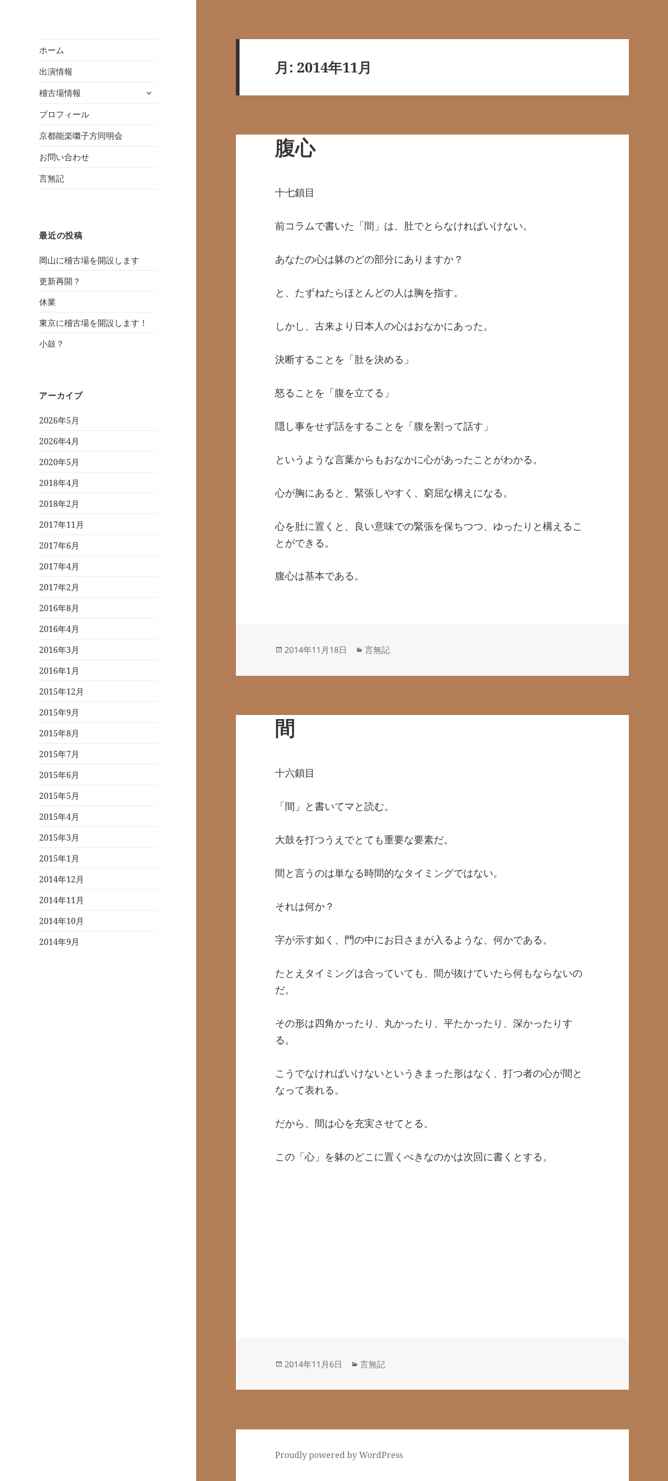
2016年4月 (59, 629)
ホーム (51, 50)
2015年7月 (59, 754)
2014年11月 (61, 900)
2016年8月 (59, 608)
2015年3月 (59, 837)
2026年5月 (59, 420)
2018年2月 (59, 503)
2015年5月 (59, 796)
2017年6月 (59, 545)
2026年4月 (59, 441)
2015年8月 (59, 733)
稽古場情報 (60, 93)
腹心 (295, 147)
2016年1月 (59, 670)
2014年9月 (59, 942)
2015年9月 (59, 712)
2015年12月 (61, 691)
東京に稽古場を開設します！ (93, 323)
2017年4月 (59, 566)
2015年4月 (59, 816)
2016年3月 (59, 649)
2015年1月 (59, 858)
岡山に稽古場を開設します (89, 260)
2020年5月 (59, 462)
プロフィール (64, 114)
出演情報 (56, 71)
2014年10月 (61, 921)
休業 (47, 302)
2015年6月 (59, 775)
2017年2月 (59, 587)
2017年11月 (61, 524)
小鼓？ (51, 343)
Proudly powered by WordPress (339, 1455)
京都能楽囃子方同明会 (81, 135)
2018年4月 (59, 483)
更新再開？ (60, 281)
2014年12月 (61, 879)
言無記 (51, 178)
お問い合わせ (64, 157)
